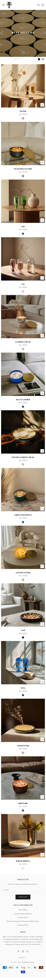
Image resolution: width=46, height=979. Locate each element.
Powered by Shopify (28, 962)
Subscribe (23, 897)
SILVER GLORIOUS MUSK (23, 457)
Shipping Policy (23, 925)
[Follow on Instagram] (23, 951)
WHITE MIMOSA (23, 861)
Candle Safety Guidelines (23, 914)
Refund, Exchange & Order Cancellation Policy (23, 921)
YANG (23, 688)
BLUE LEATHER (23, 399)
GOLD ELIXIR (23, 745)
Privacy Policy (23, 917)
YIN (23, 284)
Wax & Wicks (23, 910)
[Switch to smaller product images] (43, 59)
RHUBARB (23, 803)
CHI (23, 226)
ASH (23, 630)
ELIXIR (23, 111)
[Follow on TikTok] (27, 951)
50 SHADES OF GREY (23, 169)
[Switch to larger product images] (39, 59)
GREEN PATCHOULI (23, 515)
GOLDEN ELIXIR (23, 572)
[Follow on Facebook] (18, 951)
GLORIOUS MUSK (23, 342)
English (22, 957)
